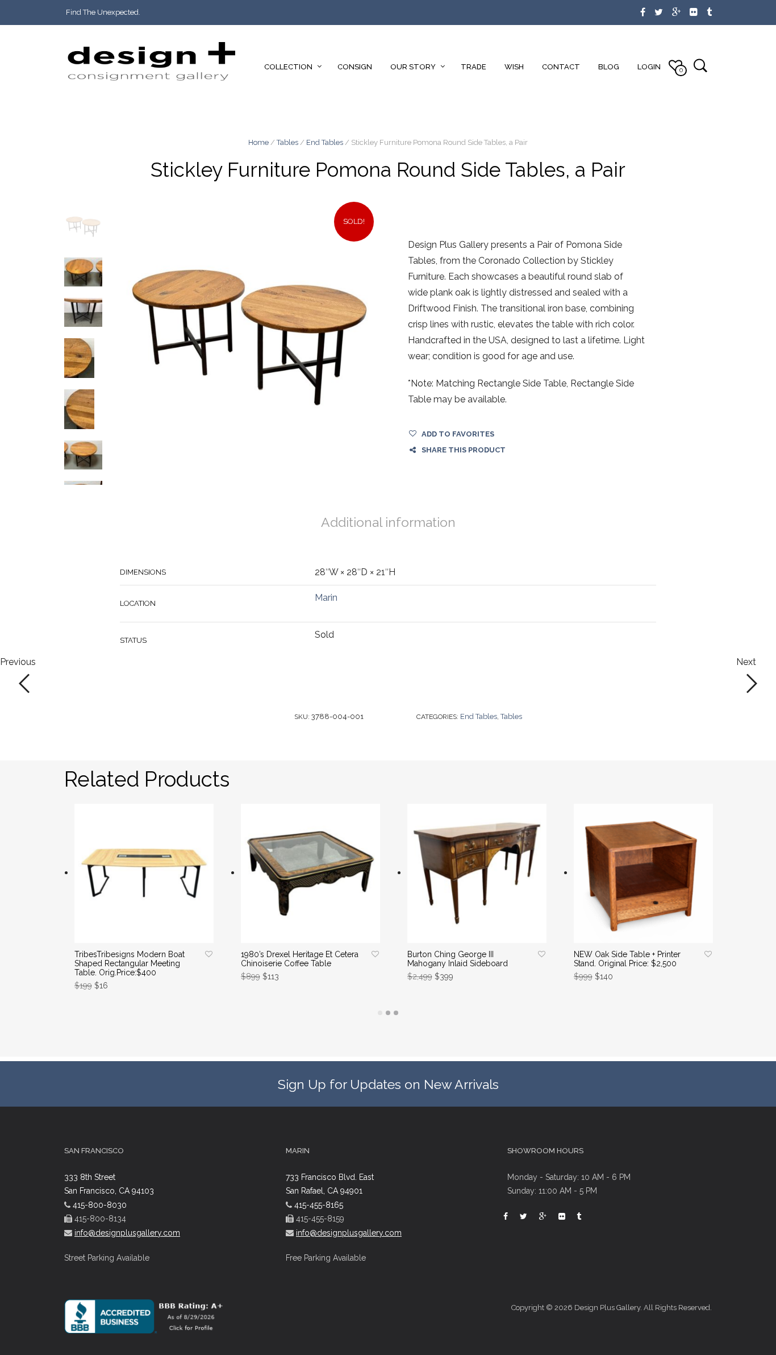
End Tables (324, 142)
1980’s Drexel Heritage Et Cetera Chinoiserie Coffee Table (299, 959)
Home (258, 142)
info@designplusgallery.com (127, 1232)
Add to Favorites (458, 434)
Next (746, 662)
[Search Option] (700, 65)
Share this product (464, 450)
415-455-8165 (318, 1204)
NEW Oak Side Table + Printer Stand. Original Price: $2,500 (627, 959)
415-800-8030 (100, 1204)
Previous (18, 662)
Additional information (388, 522)
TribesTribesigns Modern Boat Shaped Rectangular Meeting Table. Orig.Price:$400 (129, 963)
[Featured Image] (249, 337)
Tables (287, 142)
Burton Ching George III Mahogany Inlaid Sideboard (457, 959)
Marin (326, 597)
